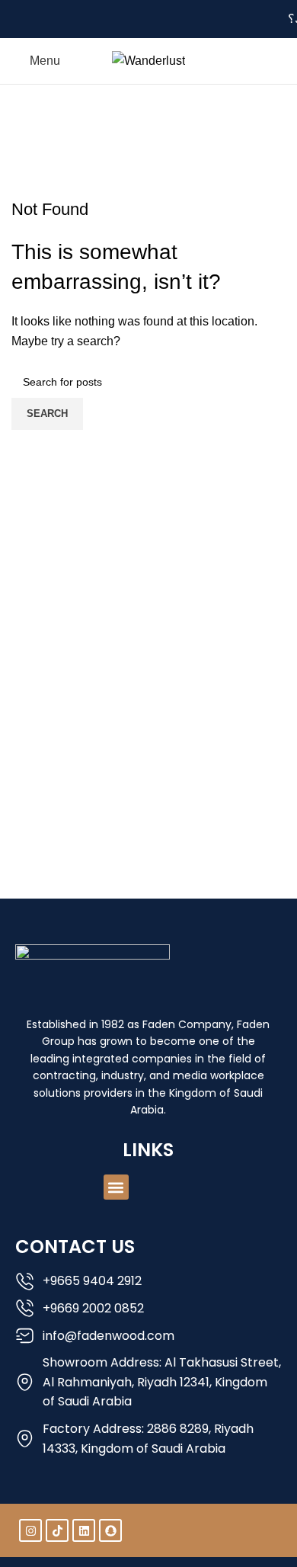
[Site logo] (148, 59)
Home (114, 145)
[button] (116, 1187)
